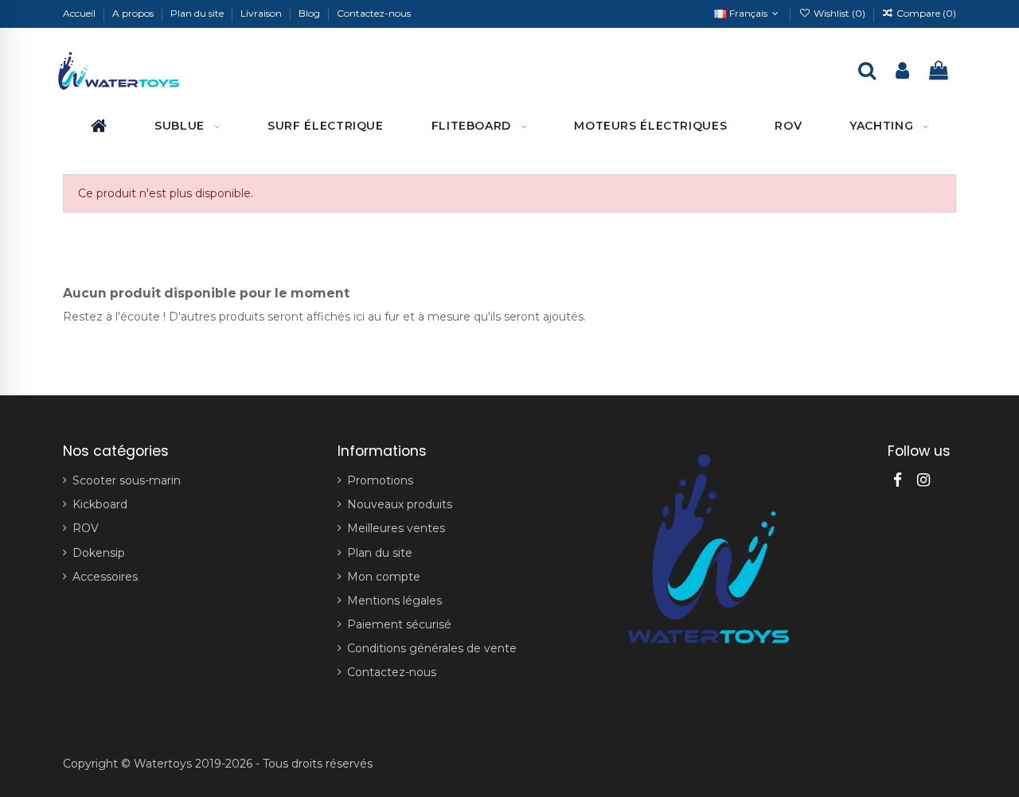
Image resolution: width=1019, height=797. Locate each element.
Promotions (380, 480)
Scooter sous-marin (126, 480)
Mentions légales (394, 600)
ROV (85, 528)
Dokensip (98, 553)
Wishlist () (839, 13)
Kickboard (99, 504)
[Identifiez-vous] (902, 72)
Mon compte (383, 577)
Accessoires (105, 577)
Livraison (262, 13)
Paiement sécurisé (399, 624)
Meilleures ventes (396, 528)
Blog (310, 13)
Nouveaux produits (399, 504)
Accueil (80, 13)
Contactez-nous (374, 13)
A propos (134, 13)
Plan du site (198, 13)
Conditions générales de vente (432, 648)
